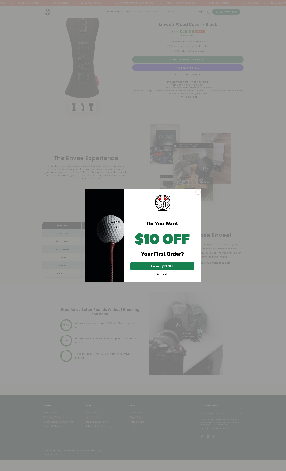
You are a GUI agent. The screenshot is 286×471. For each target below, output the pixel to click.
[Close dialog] (198, 192)
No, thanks (162, 274)
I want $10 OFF (162, 266)
